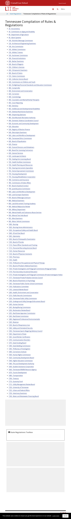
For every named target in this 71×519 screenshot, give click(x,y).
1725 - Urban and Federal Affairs (19, 390)
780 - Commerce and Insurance (19, 180)
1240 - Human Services (16, 304)
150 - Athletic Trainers (16, 52)
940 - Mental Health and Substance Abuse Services (25, 212)
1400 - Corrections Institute (17, 352)
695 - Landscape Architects (17, 156)
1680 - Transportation (16, 375)
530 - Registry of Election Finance (19, 129)
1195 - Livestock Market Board (18, 289)
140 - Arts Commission (16, 46)
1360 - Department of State (17, 334)
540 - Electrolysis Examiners (18, 132)
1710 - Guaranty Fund (16, 381)
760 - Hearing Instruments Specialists (21, 168)
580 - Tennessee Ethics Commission (20, 138)
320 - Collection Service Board (18, 79)
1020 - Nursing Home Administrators (21, 227)
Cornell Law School (19, 2)
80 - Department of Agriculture (19, 35)
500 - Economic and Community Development (24, 123)
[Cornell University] (7, 2)
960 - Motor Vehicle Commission (19, 221)
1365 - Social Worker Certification (19, 337)
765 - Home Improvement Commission (21, 171)
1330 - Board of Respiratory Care (19, 325)
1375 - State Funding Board (17, 343)
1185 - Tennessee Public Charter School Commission (26, 284)
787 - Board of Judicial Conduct (19, 186)
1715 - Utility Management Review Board (22, 384)
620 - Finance (13, 144)
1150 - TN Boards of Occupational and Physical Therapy (27, 263)
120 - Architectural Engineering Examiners (22, 43)
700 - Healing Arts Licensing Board (20, 159)
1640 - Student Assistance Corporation (21, 367)
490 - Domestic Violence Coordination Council (23, 121)
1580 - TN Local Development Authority (21, 364)
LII (7, 14)
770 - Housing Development (18, 174)
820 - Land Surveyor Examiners (19, 195)
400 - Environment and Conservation (21, 91)
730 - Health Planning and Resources (21, 165)
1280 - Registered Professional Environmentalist (24, 319)
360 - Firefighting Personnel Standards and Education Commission (30, 85)
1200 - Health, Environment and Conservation (23, 292)
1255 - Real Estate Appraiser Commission (22, 313)
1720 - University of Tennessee (18, 387)
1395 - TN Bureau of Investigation (19, 349)
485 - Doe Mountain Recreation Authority (22, 118)
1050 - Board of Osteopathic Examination (22, 239)
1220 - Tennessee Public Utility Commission (23, 298)
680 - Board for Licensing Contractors (21, 150)
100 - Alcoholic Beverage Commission (21, 40)
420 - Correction (14, 94)
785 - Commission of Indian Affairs (20, 183)
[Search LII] (58, 9)
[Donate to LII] (53, 9)
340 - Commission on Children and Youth (22, 82)
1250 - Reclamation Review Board (19, 310)
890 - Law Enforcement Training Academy (22, 204)
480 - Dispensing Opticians (17, 115)
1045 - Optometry (14, 236)
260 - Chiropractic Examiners (18, 70)
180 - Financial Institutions (17, 58)
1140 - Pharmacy (14, 257)
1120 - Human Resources (17, 251)
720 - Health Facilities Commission (20, 162)
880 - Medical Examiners (16, 201)
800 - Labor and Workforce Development (22, 192)
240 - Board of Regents (16, 64)
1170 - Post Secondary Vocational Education (23, 272)
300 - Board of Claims (15, 73)
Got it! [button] (65, 516)
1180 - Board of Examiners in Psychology (22, 281)
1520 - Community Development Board (21, 358)
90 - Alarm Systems (15, 38)
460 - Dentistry (13, 106)
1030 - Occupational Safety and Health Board (23, 230)
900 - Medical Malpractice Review (19, 206)
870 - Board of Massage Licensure (19, 198)
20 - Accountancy (14, 29)
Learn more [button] (55, 516)
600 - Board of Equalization (17, 141)
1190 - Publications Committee (19, 287)
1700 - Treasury (14, 378)
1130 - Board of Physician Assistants (20, 254)
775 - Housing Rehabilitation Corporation (22, 177)
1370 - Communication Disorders (19, 340)
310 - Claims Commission (17, 76)
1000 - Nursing (13, 224)
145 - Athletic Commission (17, 49)
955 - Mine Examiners (16, 218)
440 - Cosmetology (15, 97)
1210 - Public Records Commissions (20, 295)
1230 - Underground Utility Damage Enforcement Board (27, 301)
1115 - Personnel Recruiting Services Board (23, 248)
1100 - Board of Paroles (16, 242)
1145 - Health (13, 260)
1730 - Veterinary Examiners (18, 393)
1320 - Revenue (14, 322)
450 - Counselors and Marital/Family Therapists (24, 100)
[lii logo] (12, 8)
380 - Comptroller (14, 88)
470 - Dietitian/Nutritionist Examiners (21, 112)
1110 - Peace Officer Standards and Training (23, 245)
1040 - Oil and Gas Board (17, 233)
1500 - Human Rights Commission (20, 355)
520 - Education (14, 126)
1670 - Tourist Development (18, 372)
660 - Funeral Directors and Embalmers (21, 147)
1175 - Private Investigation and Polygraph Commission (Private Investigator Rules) (35, 275)
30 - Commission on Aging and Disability (22, 32)
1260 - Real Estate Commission (19, 316)
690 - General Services (16, 153)
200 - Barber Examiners (16, 61)
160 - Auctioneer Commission (18, 55)
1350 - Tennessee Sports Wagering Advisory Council (25, 331)
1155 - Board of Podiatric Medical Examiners (23, 266)
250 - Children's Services (16, 67)
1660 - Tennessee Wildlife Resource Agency (23, 370)
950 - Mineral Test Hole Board (18, 215)
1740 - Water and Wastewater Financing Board (24, 396)
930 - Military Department (17, 209)
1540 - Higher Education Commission (21, 361)
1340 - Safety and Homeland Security (21, 328)
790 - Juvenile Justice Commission (19, 189)
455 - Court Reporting (16, 103)
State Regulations (15, 14)
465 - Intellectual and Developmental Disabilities (24, 109)
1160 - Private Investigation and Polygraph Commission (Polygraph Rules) (32, 269)
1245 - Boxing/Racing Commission (20, 307)
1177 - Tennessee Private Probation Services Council (26, 278)
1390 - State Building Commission (19, 346)
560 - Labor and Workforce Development (22, 135)
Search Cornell (62, 3)
